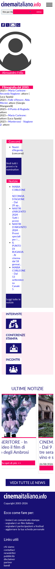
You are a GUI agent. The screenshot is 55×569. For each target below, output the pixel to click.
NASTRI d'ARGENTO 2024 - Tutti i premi (19, 214)
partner (8, 562)
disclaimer (9, 559)
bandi (7, 565)
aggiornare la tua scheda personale (25, 529)
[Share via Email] (13, 25)
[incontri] (13, 373)
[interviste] (13, 327)
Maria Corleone (17, 115)
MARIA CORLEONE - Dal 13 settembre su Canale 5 (18, 278)
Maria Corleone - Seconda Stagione (13, 92)
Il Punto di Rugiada (18, 109)
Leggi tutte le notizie (13, 301)
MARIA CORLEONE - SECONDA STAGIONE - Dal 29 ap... (18, 196)
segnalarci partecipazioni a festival (25, 526)
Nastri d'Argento (17, 148)
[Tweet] (8, 25)
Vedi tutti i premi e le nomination (12, 166)
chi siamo (9, 546)
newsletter (10, 552)
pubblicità (9, 556)
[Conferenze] (13, 352)
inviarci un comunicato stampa (22, 519)
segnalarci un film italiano (20, 523)
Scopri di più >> (30, 468)
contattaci (9, 549)
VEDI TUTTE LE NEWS (27, 482)
